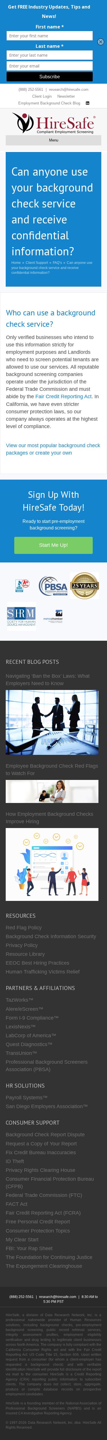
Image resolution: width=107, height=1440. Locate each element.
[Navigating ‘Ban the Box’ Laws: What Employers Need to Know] (52, 722)
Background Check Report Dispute (45, 1134)
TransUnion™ (21, 1053)
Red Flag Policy (24, 927)
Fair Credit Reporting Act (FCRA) (43, 1213)
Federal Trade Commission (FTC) (44, 1195)
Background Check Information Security (51, 936)
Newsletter (66, 96)
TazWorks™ (19, 1000)
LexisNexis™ (21, 1027)
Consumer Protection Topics (38, 1231)
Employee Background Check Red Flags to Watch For (52, 769)
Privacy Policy (22, 945)
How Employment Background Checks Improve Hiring (49, 817)
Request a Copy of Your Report (41, 1144)
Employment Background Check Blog (49, 103)
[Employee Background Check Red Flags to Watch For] (52, 791)
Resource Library (25, 954)
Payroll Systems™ (27, 1097)
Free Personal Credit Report (38, 1222)
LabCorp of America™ (31, 1035)
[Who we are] (84, 585)
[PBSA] (53, 585)
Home (16, 263)
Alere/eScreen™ (24, 1009)
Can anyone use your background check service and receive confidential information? (51, 268)
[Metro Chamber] (53, 616)
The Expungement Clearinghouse (44, 1266)
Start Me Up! (53, 545)
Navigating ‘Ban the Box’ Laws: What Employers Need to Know (48, 679)
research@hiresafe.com (68, 89)
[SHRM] (21, 616)
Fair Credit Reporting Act (63, 396)
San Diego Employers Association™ (47, 1106)
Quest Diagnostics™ (29, 1044)
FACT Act (16, 1204)
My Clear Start (22, 1239)
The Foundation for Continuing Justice (49, 1257)
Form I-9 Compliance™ (32, 1018)
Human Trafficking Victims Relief (43, 972)
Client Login (42, 96)
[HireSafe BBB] (21, 585)
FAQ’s (57, 263)
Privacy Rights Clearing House (40, 1170)
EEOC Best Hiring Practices (37, 963)
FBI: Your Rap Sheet (29, 1248)
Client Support (37, 263)
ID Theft (15, 1161)
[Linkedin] (87, 103)
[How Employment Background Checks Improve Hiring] (52, 864)
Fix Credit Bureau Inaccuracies (41, 1152)
